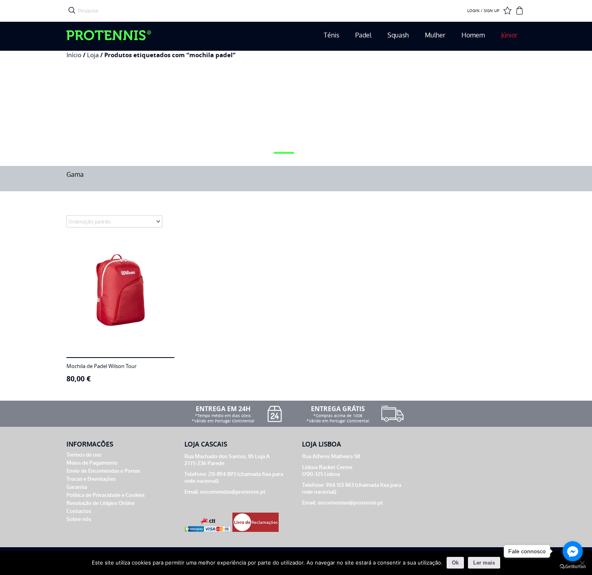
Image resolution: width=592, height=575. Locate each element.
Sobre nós (78, 519)
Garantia (76, 487)
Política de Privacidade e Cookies (105, 495)
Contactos (78, 511)
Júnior (509, 35)
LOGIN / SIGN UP (483, 11)
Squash (398, 35)
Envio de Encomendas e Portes (103, 470)
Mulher (435, 35)
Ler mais (484, 563)
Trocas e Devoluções (91, 479)
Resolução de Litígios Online (100, 503)
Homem (473, 35)
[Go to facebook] (573, 551)
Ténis (331, 35)
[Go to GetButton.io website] (573, 566)
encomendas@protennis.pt (232, 491)
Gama (75, 174)
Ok (455, 563)
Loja (93, 55)
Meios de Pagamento (92, 462)
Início (73, 55)
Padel (363, 35)
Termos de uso (83, 454)
